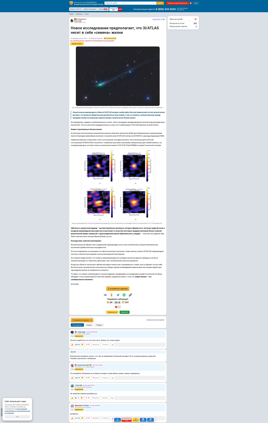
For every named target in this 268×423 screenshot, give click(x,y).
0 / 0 (119, 307)
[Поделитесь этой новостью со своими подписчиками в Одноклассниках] (111, 295)
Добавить (135, 420)
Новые (89, 325)
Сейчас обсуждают (90, 9)
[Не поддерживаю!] (82, 344)
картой (96, 344)
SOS (120, 9)
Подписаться (112, 312)
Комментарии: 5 (82, 319)
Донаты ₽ (124, 312)
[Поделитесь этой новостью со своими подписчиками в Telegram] (117, 295)
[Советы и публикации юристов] (71, 3)
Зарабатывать (77, 44)
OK (17, 417)
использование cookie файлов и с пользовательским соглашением (17, 411)
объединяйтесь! (92, 2)
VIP (75, 19)
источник (75, 284)
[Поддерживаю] (72, 344)
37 (196, 19)
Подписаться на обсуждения (155, 320)
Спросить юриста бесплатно (177, 3)
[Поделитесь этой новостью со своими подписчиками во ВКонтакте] (105, 295)
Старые (99, 325)
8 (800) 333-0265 (166, 9)
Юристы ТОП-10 (75, 9)
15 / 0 (117, 302)
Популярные (77, 325)
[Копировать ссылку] (130, 295)
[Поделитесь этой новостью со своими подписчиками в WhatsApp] (124, 295)
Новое (103, 9)
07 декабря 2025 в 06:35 (79, 38)
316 (195, 23)
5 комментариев (118, 288)
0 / (77, 398)
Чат (72, 336)
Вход (196, 3)
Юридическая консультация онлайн (88, 4)
